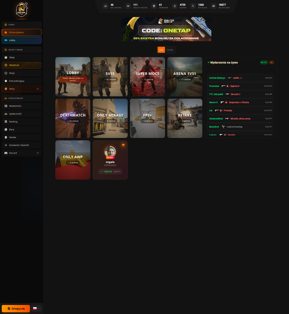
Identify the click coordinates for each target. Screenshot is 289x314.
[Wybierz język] (36, 309)
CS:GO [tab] (170, 49)
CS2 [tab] (161, 49)
